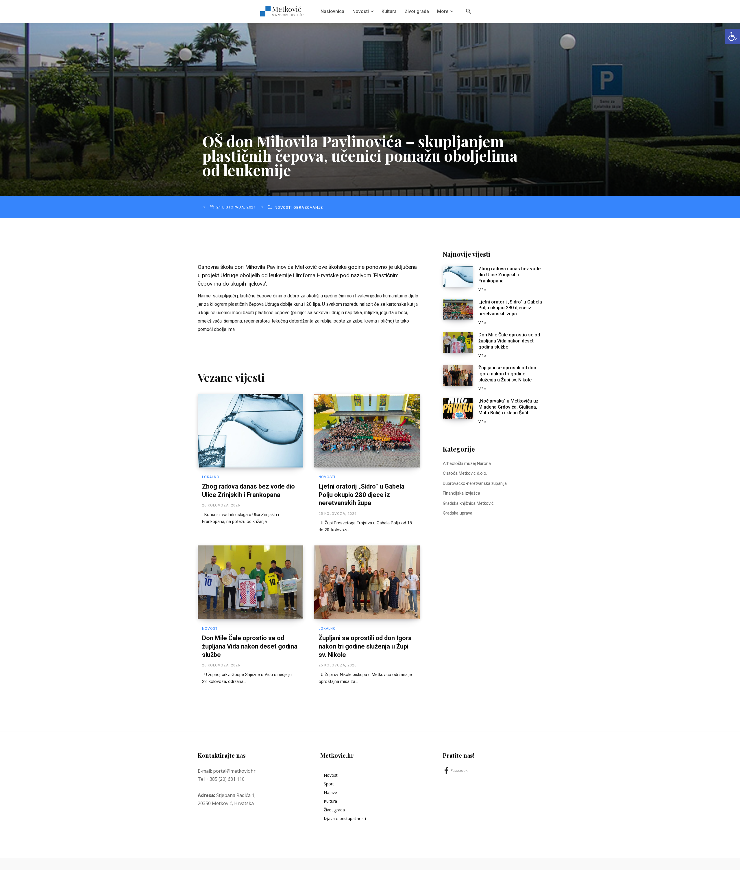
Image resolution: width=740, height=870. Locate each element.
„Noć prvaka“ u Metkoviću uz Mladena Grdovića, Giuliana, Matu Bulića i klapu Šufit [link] (508, 407)
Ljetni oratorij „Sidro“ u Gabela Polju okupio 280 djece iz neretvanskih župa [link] (361, 494)
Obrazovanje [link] (308, 207)
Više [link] (482, 290)
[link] (732, 36)
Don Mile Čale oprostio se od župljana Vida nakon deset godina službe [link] (249, 646)
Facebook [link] (459, 770)
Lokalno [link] (210, 477)
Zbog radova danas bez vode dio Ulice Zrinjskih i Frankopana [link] (509, 275)
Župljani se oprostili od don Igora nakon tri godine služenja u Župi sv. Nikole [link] (365, 646)
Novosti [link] (283, 207)
